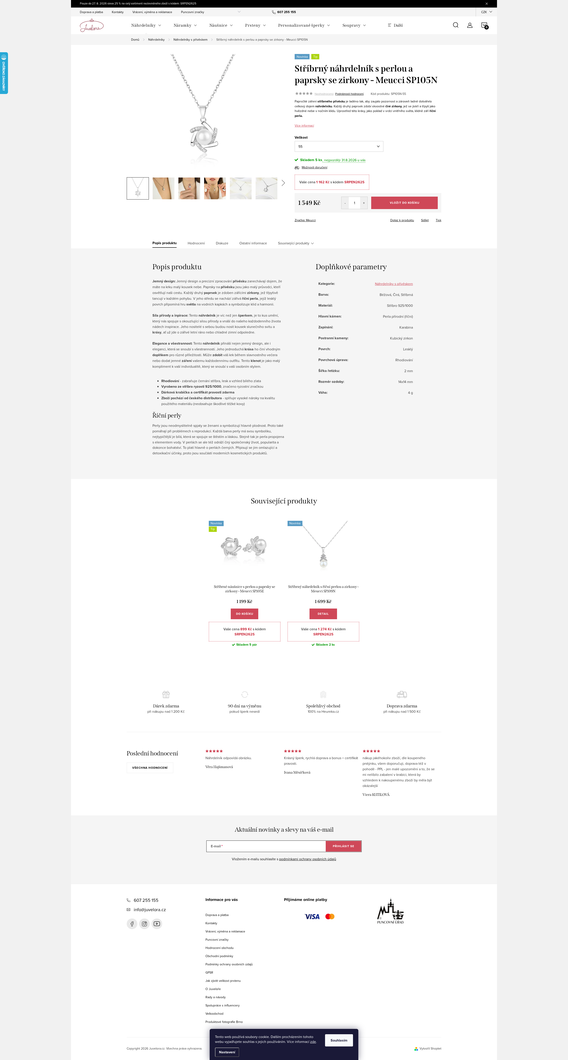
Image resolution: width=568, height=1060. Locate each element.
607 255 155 (146, 900)
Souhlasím (339, 1040)
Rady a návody (215, 997)
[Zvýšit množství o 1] (363, 203)
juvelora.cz (144, 923)
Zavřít (319, 219)
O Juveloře (213, 989)
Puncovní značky (192, 12)
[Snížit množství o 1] (345, 203)
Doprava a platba (91, 12)
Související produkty (293, 243)
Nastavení (227, 1052)
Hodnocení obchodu (219, 948)
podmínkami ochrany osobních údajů (307, 858)
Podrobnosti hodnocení (349, 94)
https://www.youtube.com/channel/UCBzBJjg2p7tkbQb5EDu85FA (157, 923)
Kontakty (118, 12)
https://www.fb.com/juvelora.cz (132, 923)
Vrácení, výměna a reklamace (152, 12)
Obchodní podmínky (219, 956)
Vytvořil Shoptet (430, 1048)
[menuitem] (146, 25)
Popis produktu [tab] (164, 243)
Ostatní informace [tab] (253, 243)
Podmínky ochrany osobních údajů (229, 964)
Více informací (304, 125)
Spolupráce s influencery (222, 1005)
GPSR (209, 972)
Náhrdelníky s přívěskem (394, 283)
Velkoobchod (214, 1013)
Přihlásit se (343, 846)
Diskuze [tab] (222, 243)
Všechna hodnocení (150, 768)
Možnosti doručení (314, 167)
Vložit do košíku (404, 203)
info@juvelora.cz (150, 909)
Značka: (305, 220)
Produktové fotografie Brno (224, 1022)
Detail (323, 614)
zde (313, 1041)
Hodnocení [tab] (196, 243)
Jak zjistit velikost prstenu (223, 980)
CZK (484, 12)
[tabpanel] (244, 587)
